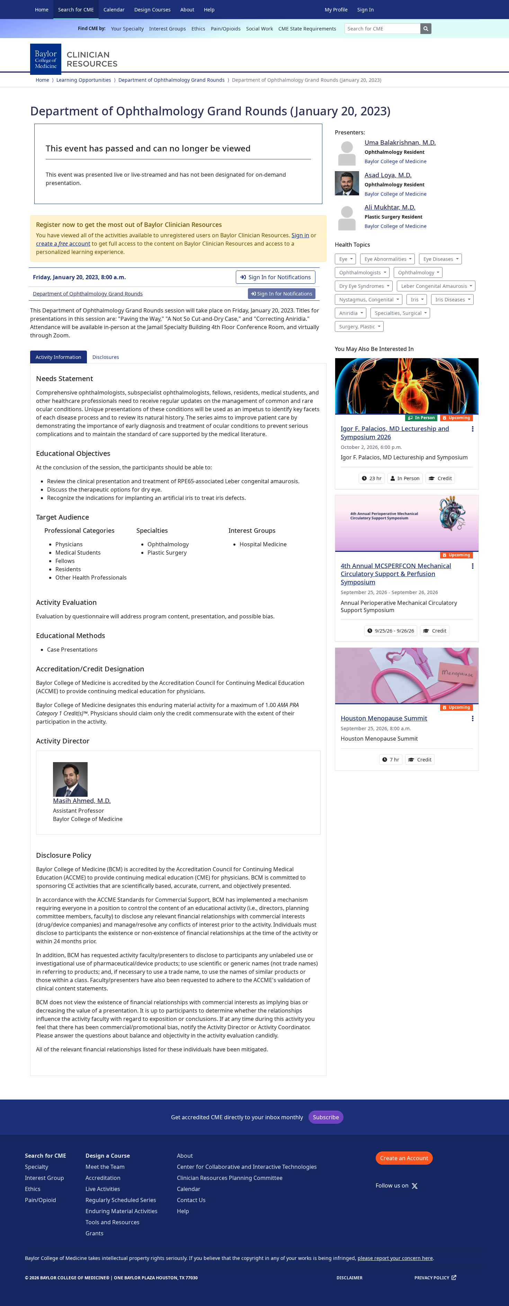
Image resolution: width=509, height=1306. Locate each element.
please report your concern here (395, 1258)
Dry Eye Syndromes (361, 286)
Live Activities (103, 1189)
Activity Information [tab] (58, 357)
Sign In (365, 9)
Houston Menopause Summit (384, 718)
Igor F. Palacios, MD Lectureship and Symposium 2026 (395, 432)
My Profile (336, 9)
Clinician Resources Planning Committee (230, 1178)
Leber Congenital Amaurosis (434, 286)
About (187, 9)
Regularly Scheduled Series (121, 1200)
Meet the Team (105, 1167)
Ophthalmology (416, 272)
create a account (63, 243)
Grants (95, 1233)
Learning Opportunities (83, 80)
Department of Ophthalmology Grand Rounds (171, 80)
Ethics (198, 28)
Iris (415, 299)
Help (209, 9)
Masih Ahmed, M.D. (82, 800)
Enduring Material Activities (122, 1211)
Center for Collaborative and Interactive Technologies (247, 1167)
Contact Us (191, 1200)
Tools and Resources (113, 1222)
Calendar (114, 9)
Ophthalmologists (360, 272)
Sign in (300, 235)
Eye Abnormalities (385, 259)
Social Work (259, 28)
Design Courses (152, 9)
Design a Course (108, 1155)
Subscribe (326, 1117)
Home (41, 9)
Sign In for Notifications (280, 277)
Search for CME (78, 9)
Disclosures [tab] (105, 357)
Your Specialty (127, 28)
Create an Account (404, 1158)
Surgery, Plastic (357, 326)
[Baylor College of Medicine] (75, 59)
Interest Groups (167, 28)
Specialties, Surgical (398, 313)
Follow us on (394, 1185)
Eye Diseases (438, 259)
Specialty (36, 1167)
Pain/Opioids (226, 28)
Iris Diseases (450, 299)
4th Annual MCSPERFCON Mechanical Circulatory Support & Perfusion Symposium (396, 574)
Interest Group (44, 1178)
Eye (343, 259)
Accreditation (103, 1178)
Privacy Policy (431, 1278)
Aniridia (348, 313)
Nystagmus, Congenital (366, 299)
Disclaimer (350, 1278)
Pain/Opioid (40, 1200)
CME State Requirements (307, 28)
